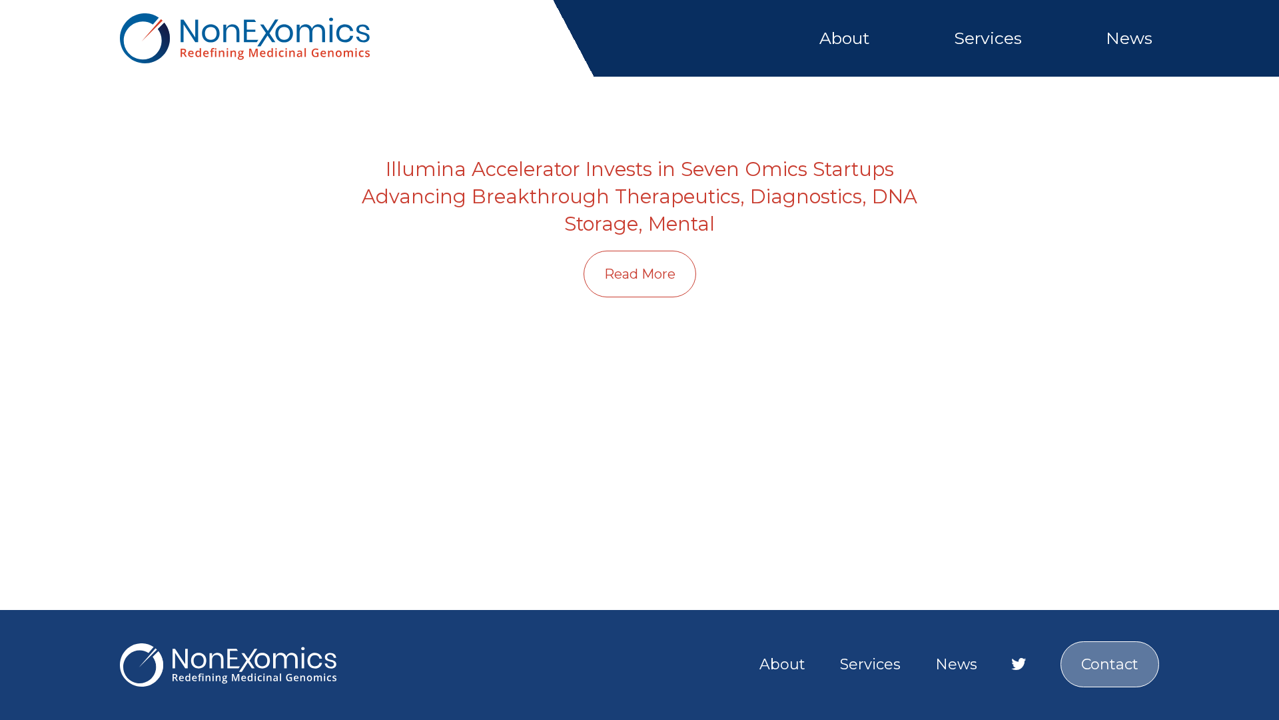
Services (988, 38)
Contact (1109, 664)
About (844, 38)
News (1129, 38)
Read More (639, 274)
